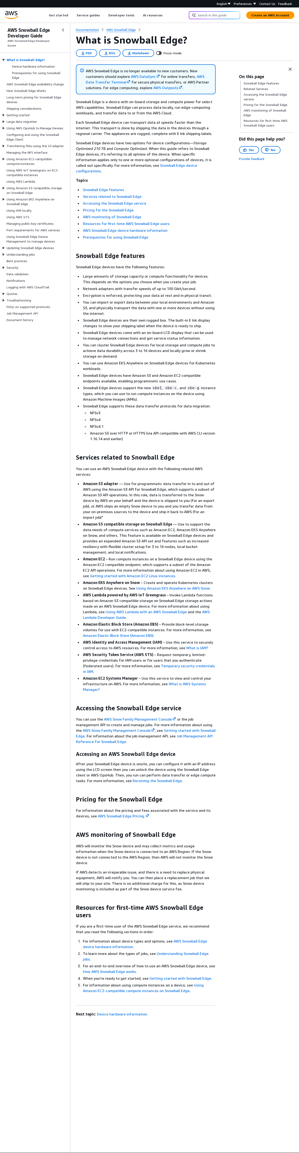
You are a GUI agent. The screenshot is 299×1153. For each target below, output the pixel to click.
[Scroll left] (45, 15)
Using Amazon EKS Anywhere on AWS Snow (173, 588)
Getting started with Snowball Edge (180, 978)
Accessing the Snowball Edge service (114, 203)
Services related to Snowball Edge (112, 196)
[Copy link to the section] (72, 256)
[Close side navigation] (63, 30)
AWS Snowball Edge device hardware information (125, 230)
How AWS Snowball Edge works (109, 971)
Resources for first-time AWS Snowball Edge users (126, 223)
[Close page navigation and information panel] (290, 69)
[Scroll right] (166, 15)
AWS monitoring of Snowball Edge (112, 216)
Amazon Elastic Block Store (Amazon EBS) (118, 635)
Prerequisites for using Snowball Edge (115, 237)
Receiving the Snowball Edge (157, 780)
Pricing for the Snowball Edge (108, 210)
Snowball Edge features (103, 189)
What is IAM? (197, 647)
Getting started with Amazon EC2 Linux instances (132, 575)
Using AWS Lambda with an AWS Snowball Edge (146, 611)
